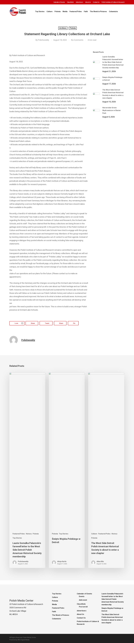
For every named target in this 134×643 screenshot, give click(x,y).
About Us (80, 614)
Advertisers (81, 611)
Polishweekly (43, 40)
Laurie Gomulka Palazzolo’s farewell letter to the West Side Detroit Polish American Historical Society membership (113, 599)
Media (54, 604)
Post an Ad (83, 607)
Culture (94, 534)
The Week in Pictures (60, 615)
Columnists (56, 619)
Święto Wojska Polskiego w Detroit (112, 609)
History (29, 534)
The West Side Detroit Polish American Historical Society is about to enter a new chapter (112, 618)
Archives (62, 28)
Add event (83, 600)
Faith (54, 612)
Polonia (73, 28)
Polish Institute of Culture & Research (88, 622)
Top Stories (17, 538)
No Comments (77, 40)
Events (81, 596)
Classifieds (81, 604)
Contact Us (81, 618)
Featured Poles (19, 534)
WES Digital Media (23, 640)
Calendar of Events (84, 594)
